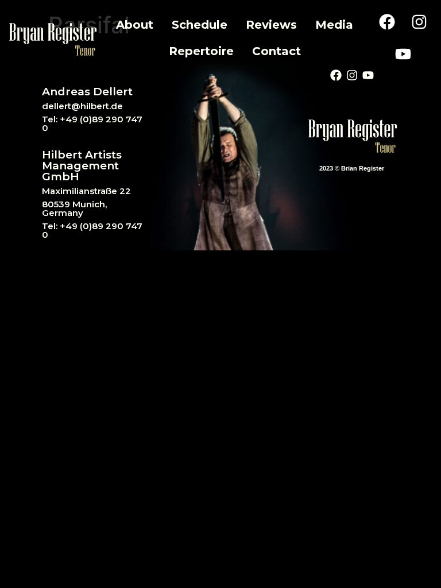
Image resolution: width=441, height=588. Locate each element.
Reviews (271, 25)
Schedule (199, 25)
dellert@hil (66, 105)
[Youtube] (403, 54)
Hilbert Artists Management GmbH (82, 165)
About (134, 25)
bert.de (107, 105)
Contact (276, 51)
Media (334, 25)
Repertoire (201, 51)
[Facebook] (387, 22)
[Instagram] (419, 22)
